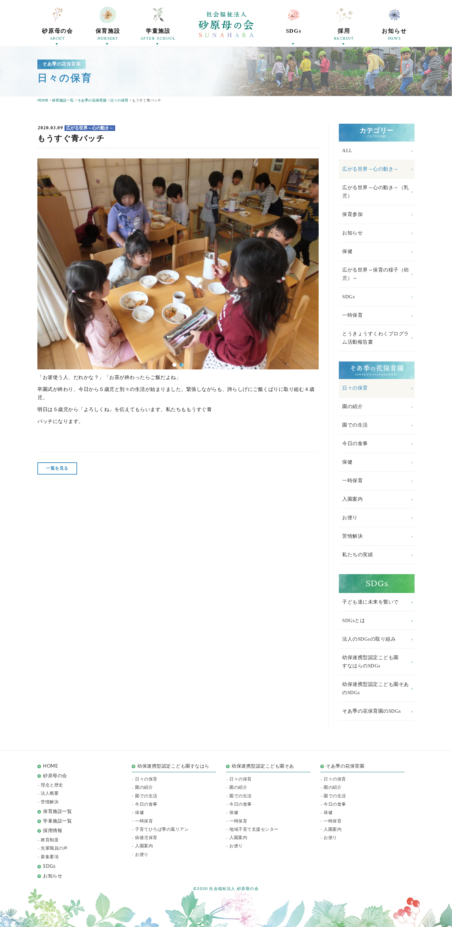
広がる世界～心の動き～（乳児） (375, 191)
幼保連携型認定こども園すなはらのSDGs (370, 661)
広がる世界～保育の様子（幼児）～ (375, 274)
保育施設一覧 (57, 811)
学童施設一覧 (57, 821)
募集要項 (50, 857)
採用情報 (52, 830)
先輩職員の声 (54, 848)
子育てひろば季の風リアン (162, 829)
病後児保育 (146, 838)
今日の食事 (355, 443)
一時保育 (352, 315)
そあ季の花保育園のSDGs (371, 711)
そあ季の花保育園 (345, 766)
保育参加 (352, 214)
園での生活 (355, 425)
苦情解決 (352, 536)
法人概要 (50, 793)
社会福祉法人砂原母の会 (226, 24)
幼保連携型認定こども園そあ (263, 766)
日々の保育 (355, 388)
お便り (350, 517)
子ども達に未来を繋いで (370, 602)
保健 (347, 251)
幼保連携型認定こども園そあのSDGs (375, 688)
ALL (347, 150)
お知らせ (352, 232)
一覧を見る (57, 468)
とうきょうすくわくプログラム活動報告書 (375, 338)
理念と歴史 (52, 785)
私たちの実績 (357, 554)
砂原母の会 (55, 776)
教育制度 (50, 840)
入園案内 (352, 499)
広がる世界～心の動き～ (370, 169)
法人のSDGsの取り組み (369, 639)
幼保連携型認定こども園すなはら (175, 766)
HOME (50, 766)
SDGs (348, 296)
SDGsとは (353, 620)
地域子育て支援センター (254, 829)
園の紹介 (352, 406)
